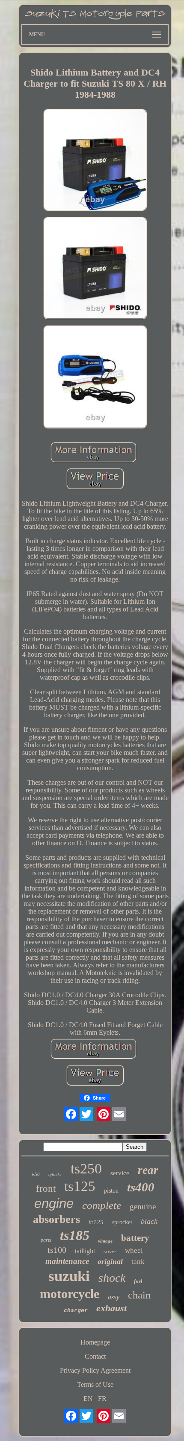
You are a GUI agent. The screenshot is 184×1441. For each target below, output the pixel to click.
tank (138, 1262)
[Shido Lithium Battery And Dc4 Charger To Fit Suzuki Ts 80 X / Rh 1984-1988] (95, 161)
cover (110, 1251)
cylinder (55, 1174)
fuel (138, 1281)
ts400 (140, 1187)
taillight (85, 1251)
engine (54, 1203)
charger (76, 1310)
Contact (95, 1356)
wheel (134, 1250)
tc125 (96, 1222)
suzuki (69, 1276)
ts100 (56, 1250)
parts (46, 1240)
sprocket (122, 1222)
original (110, 1261)
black (149, 1221)
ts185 (74, 1235)
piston (111, 1191)
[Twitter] (86, 1114)
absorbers (56, 1219)
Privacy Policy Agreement (95, 1370)
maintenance (67, 1261)
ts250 (86, 1168)
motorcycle (69, 1294)
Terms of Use (95, 1384)
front (46, 1188)
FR (102, 1398)
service (119, 1173)
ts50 (36, 1174)
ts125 (79, 1186)
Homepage (95, 1342)
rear (148, 1170)
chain (139, 1295)
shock (111, 1277)
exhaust (111, 1308)
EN (88, 1398)
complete (101, 1205)
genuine (143, 1206)
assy (113, 1297)
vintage (105, 1240)
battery (135, 1238)
